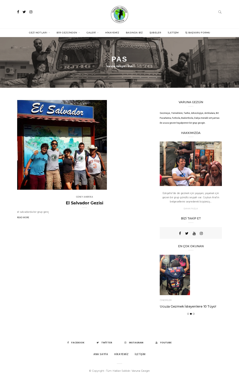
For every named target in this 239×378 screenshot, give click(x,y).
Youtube (166, 343)
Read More (23, 217)
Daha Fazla (191, 208)
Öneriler (166, 300)
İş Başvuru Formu (197, 32)
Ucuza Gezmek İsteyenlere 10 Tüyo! (188, 306)
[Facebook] (180, 233)
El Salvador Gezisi (84, 202)
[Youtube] (194, 233)
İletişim (173, 32)
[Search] (220, 12)
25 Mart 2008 (95, 186)
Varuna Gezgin (141, 370)
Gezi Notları (38, 32)
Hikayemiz (112, 32)
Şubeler (155, 32)
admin (27, 186)
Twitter (106, 343)
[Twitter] (186, 233)
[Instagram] (201, 233)
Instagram (136, 343)
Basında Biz (134, 32)
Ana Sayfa (100, 354)
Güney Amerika (84, 197)
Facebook (77, 343)
